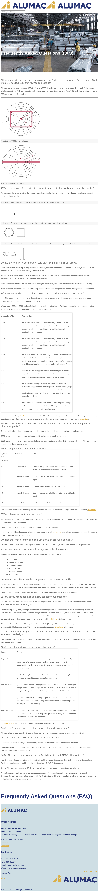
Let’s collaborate (7, 723)
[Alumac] (46, 8)
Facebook (5, 846)
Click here (55, 619)
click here (23, 416)
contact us (84, 419)
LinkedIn (4, 843)
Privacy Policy (6, 873)
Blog (3, 878)
